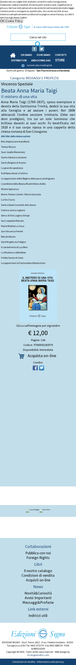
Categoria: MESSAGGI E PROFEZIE (34, 78)
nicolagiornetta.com (38, 655)
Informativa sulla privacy (50, 661)
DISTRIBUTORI (19, 60)
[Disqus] (38, 430)
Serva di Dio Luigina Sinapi (15, 215)
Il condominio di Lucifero (14, 247)
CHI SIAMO (26, 54)
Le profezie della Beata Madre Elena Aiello (23, 183)
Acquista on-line (42, 355)
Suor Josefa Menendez (13, 152)
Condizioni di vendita (38, 575)
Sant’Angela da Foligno (13, 241)
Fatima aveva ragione (13, 210)
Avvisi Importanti (38, 597)
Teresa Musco (8, 146)
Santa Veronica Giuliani (14, 157)
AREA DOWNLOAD (41, 60)
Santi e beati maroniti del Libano (18, 204)
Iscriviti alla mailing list (39, 65)
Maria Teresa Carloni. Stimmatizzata (21, 194)
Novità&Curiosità (38, 593)
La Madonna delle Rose (13, 252)
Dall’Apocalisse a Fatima (14, 173)
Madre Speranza (10, 189)
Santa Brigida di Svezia (13, 162)
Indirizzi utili (38, 615)
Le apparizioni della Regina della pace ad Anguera (28, 178)
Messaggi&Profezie (38, 602)
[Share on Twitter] (41, 367)
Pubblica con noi (38, 553)
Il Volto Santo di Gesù (12, 257)
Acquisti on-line (38, 580)
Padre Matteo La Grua (12, 226)
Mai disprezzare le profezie (15, 141)
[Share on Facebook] (35, 367)
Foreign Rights (38, 557)
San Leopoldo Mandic (12, 220)
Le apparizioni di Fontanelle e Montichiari (23, 263)
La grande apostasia (12, 167)
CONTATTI (60, 54)
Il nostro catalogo (38, 570)
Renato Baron (8, 236)
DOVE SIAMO (43, 54)
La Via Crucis (8, 199)
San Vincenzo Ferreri (12, 231)
